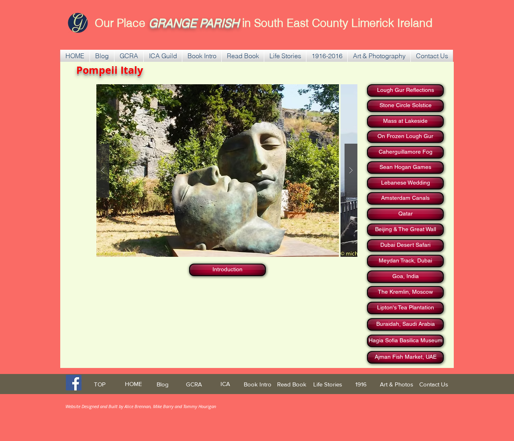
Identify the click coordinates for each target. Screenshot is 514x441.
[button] (128, 56)
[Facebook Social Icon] (74, 382)
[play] (347, 91)
